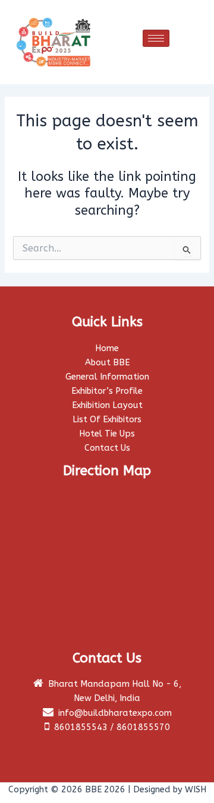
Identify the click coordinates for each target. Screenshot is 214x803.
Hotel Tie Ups (107, 434)
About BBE (107, 363)
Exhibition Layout (107, 405)
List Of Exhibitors (107, 420)
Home (107, 348)
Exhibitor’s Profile (107, 391)
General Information (107, 377)
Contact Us (107, 448)
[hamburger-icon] (156, 38)
